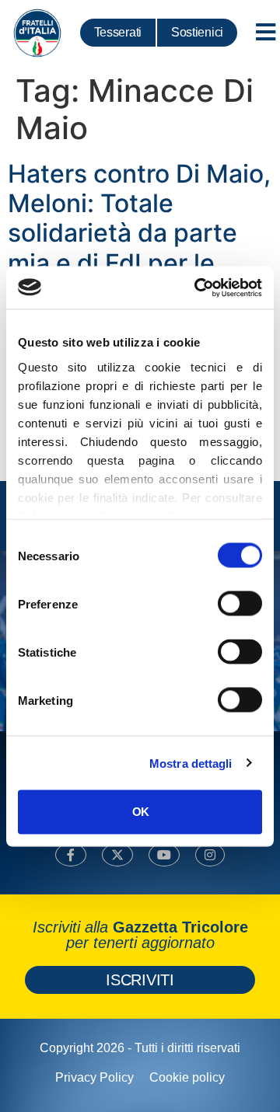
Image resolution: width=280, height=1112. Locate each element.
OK (140, 811)
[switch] (240, 603)
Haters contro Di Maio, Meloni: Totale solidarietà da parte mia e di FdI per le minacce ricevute (139, 234)
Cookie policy (187, 1077)
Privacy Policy (94, 1077)
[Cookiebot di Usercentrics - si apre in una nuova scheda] (197, 287)
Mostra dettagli (191, 762)
